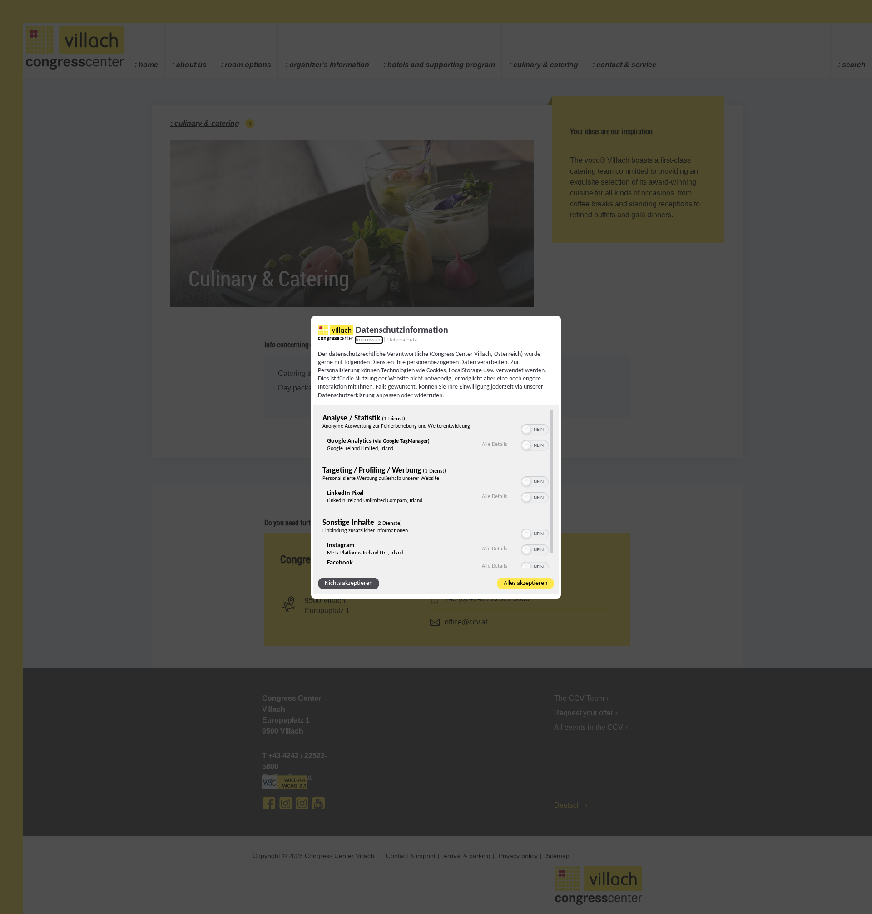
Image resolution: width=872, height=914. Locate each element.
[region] (436, 488)
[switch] (535, 428)
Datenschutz (402, 339)
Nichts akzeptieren (348, 583)
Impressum (369, 339)
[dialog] (436, 456)
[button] (526, 429)
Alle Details (494, 444)
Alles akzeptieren (525, 583)
